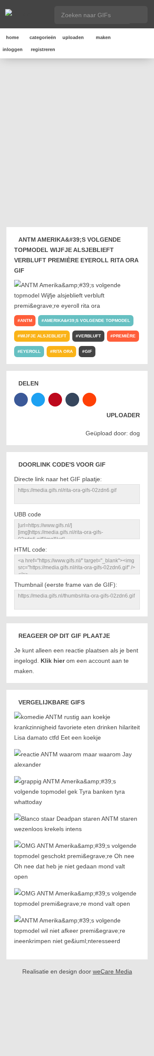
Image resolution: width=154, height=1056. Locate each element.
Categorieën (43, 37)
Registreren (43, 49)
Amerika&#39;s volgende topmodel (87, 320)
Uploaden (73, 37)
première (124, 336)
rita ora (63, 351)
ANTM (26, 320)
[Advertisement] (77, 144)
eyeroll (30, 351)
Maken (103, 37)
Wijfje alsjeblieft (43, 336)
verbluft (89, 336)
